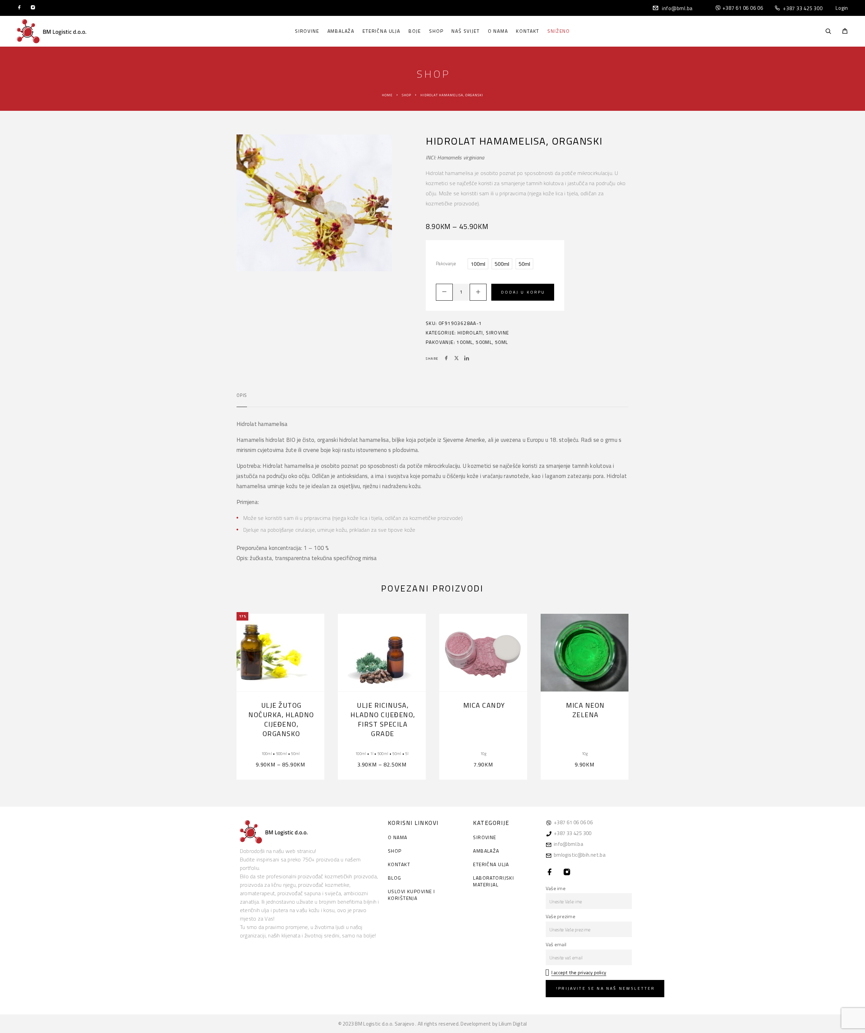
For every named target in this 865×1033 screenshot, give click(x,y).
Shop (436, 31)
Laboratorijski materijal (493, 881)
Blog (394, 877)
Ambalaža (341, 31)
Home (387, 95)
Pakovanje (446, 263)
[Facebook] (19, 8)
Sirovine (307, 31)
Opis (242, 395)
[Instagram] (32, 8)
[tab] (242, 399)
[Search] (828, 31)
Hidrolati (470, 332)
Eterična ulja (381, 31)
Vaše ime (556, 888)
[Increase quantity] (478, 292)
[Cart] (845, 32)
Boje (415, 31)
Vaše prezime (560, 916)
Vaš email (556, 944)
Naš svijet (465, 31)
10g (483, 753)
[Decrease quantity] (444, 292)
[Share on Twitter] (456, 359)
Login (842, 8)
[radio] (478, 264)
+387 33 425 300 (802, 8)
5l (407, 753)
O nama (498, 31)
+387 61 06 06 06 (742, 8)
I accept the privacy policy (578, 972)
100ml (464, 342)
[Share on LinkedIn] (467, 359)
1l (371, 753)
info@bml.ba (677, 8)
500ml (484, 342)
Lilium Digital (513, 1024)
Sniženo (558, 31)
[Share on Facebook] (446, 359)
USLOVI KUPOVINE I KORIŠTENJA (411, 895)
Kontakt (527, 31)
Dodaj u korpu (523, 292)
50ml (501, 342)
